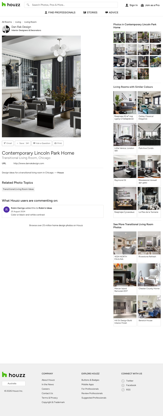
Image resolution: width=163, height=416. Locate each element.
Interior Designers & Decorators (26, 30)
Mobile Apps (88, 384)
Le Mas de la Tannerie (148, 212)
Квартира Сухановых (124, 212)
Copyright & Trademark (53, 402)
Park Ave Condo (146, 148)
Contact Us (47, 393)
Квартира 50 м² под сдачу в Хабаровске (124, 117)
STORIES (92, 12)
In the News (48, 384)
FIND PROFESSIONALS (61, 12)
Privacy (54, 397)
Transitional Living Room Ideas (18, 189)
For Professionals (90, 389)
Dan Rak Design (21, 27)
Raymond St (120, 180)
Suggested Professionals (94, 397)
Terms (45, 397)
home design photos (62, 225)
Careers (46, 389)
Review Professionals (92, 393)
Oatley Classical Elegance (146, 117)
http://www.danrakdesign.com (29, 163)
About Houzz (48, 380)
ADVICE (113, 12)
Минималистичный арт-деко (148, 181)
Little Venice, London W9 (124, 149)
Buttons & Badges (90, 380)
